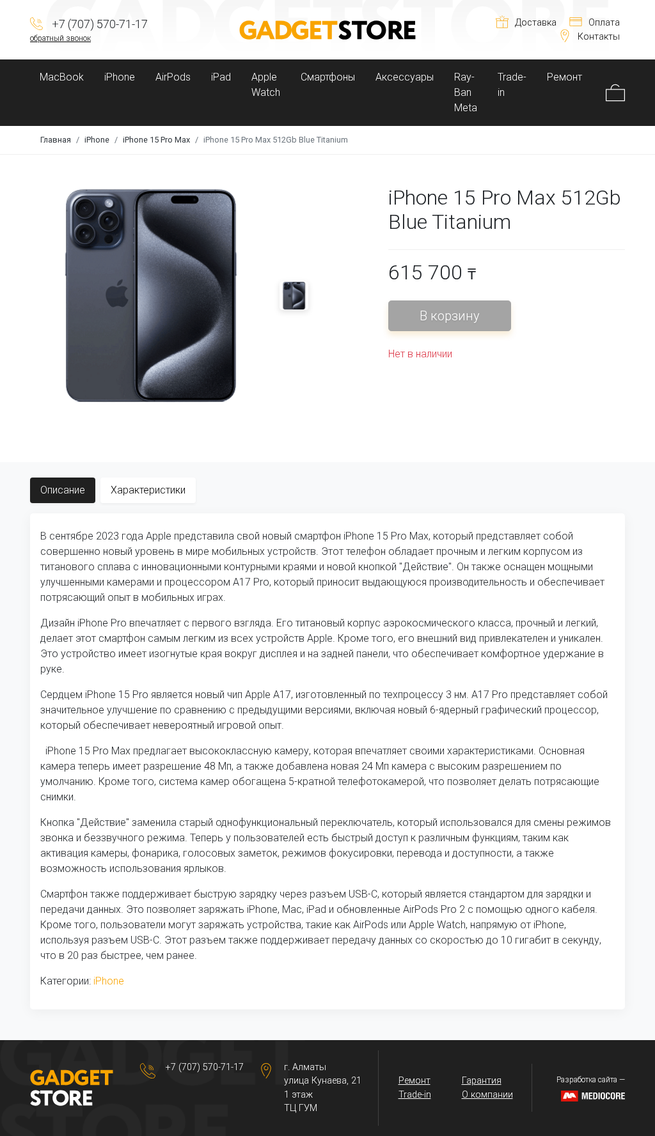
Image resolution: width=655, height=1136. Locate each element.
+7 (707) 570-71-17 (205, 1067)
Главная (55, 139)
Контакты (599, 36)
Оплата (604, 22)
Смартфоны (328, 77)
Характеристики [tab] (148, 490)
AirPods (173, 77)
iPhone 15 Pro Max (156, 139)
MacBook (62, 77)
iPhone (119, 77)
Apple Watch (265, 84)
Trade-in (512, 84)
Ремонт (564, 77)
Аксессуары (404, 77)
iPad (221, 77)
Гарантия (481, 1080)
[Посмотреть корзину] (615, 92)
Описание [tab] (62, 490)
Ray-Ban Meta (465, 92)
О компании (487, 1094)
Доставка (535, 22)
